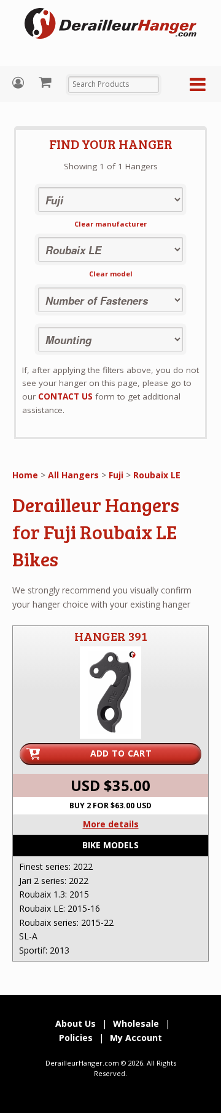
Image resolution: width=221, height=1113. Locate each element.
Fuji (116, 475)
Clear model (111, 273)
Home (25, 475)
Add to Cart (121, 753)
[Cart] (46, 82)
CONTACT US (65, 396)
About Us (75, 1023)
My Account (19, 83)
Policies (76, 1037)
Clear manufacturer (110, 223)
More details (111, 824)
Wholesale (136, 1023)
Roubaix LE (156, 475)
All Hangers (73, 475)
